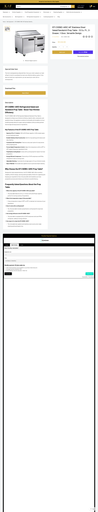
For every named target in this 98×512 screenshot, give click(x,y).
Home (4, 21)
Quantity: (54, 46)
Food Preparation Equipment (32, 12)
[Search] (73, 6)
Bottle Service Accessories (73, 12)
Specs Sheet (25, 93)
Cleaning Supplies (57, 12)
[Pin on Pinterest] (86, 36)
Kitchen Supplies (16, 12)
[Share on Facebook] (84, 36)
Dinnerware (46, 12)
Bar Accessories (7, 16)
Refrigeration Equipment (33, 16)
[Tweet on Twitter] (89, 36)
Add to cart (62, 52)
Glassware (5, 12)
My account (81, 7)
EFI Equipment (55, 36)
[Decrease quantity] (59, 46)
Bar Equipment (19, 16)
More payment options (83, 56)
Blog (59, 16)
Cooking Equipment (48, 16)
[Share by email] (92, 36)
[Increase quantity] (67, 46)
